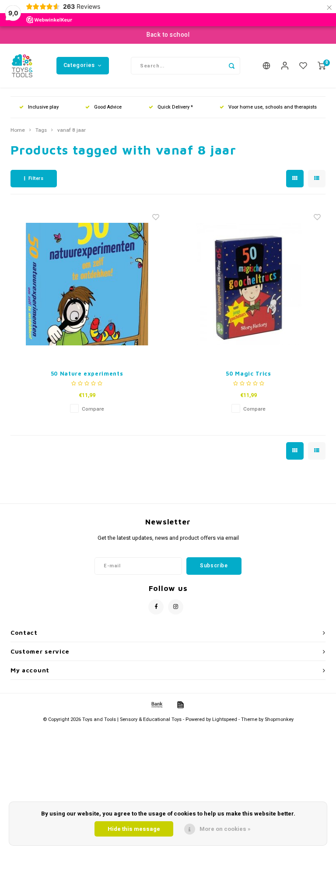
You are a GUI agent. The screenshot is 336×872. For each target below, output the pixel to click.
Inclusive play (43, 107)
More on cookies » (225, 829)
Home (17, 130)
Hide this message (134, 829)
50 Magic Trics (248, 373)
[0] (322, 66)
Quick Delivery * (175, 107)
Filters (36, 178)
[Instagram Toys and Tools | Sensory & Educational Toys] (175, 607)
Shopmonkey (279, 719)
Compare (93, 409)
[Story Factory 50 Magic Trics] (248, 284)
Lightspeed (224, 719)
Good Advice (108, 107)
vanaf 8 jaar (71, 130)
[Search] (231, 65)
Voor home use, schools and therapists (272, 107)
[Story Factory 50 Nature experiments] (87, 284)
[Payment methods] (156, 704)
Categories (79, 65)
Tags (41, 130)
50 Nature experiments (87, 373)
